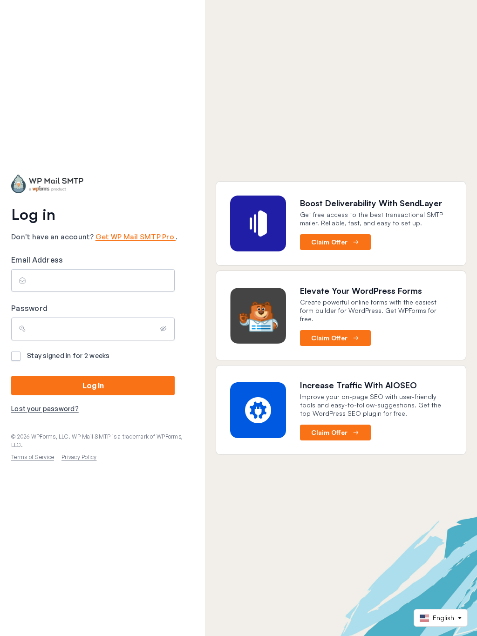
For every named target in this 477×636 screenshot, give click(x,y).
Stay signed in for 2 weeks (68, 355)
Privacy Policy (79, 456)
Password (29, 308)
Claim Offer (329, 242)
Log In (93, 385)
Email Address (37, 259)
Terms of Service (32, 456)
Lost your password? (45, 409)
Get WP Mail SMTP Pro (135, 236)
